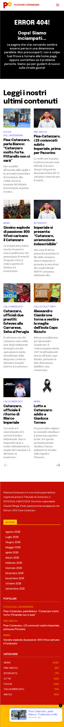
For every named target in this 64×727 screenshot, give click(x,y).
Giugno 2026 (12, 542)
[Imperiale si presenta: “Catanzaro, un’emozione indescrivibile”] (47, 209)
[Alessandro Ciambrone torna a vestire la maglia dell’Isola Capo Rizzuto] (47, 292)
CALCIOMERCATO (13, 306)
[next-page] (58, 465)
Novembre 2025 (14, 578)
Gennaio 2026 (13, 568)
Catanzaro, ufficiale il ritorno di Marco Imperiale (12, 414)
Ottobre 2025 (13, 583)
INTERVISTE (40, 223)
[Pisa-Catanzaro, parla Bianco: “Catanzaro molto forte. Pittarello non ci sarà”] (16, 118)
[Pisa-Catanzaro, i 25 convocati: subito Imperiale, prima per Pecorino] (47, 118)
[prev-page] (6, 465)
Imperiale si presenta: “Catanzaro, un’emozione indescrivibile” (45, 236)
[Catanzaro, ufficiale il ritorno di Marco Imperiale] (16, 387)
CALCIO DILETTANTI (45, 306)
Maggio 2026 (13, 547)
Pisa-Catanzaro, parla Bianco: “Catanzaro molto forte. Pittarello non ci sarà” (31, 613)
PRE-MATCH (40, 132)
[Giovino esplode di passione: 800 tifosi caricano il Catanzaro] (16, 209)
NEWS (6, 223)
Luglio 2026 (12, 537)
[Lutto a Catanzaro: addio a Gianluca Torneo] (47, 387)
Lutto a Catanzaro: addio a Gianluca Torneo (43, 414)
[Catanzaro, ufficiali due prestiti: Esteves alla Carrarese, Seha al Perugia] (16, 292)
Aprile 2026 (11, 552)
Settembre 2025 (15, 588)
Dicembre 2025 (14, 573)
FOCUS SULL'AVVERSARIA (13, 134)
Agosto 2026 (12, 532)
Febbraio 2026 (13, 563)
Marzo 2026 (12, 557)
